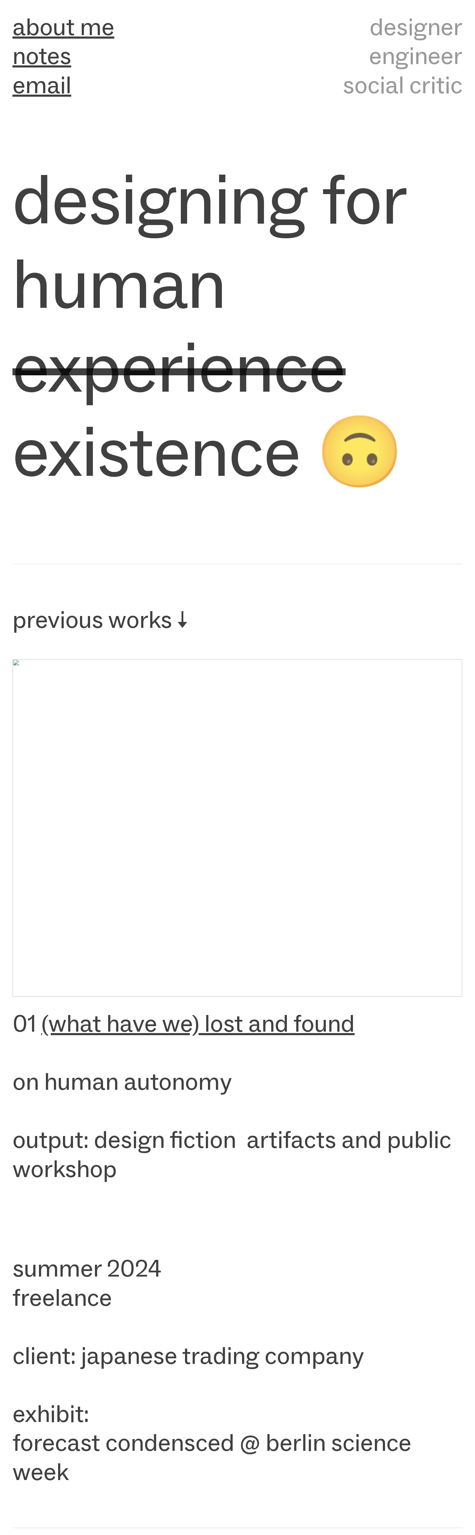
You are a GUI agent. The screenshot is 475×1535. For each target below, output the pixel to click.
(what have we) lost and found (198, 1023)
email (42, 85)
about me (63, 27)
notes (42, 55)
